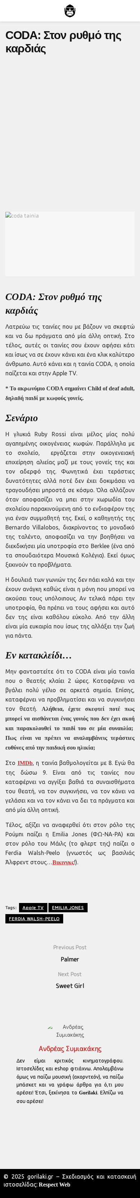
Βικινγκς (63, 862)
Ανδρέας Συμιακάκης (70, 1048)
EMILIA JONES (68, 907)
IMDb (25, 763)
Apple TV (33, 907)
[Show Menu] (8, 11)
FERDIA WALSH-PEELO (34, 919)
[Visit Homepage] (70, 11)
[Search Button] (132, 11)
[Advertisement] (70, 133)
